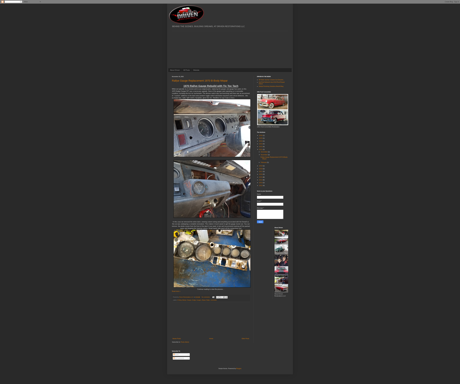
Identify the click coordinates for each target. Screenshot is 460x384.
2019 (261, 166)
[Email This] (217, 297)
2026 (261, 135)
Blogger (238, 368)
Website (196, 70)
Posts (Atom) (185, 342)
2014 (261, 180)
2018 (261, 169)
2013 (261, 182)
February (264, 162)
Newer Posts (176, 338)
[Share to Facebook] (224, 297)
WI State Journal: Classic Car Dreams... (271, 80)
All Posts (186, 70)
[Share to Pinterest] (226, 297)
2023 (261, 144)
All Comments (179, 358)
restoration (214, 300)
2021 (261, 149)
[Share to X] (222, 297)
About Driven (175, 70)
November (264, 155)
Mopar (204, 300)
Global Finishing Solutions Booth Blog (271, 86)
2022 (261, 146)
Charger (189, 300)
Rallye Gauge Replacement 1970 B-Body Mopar (200, 80)
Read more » (176, 291)
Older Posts (245, 338)
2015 (261, 177)
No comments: (206, 297)
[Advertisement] (230, 48)
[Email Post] (213, 297)
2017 (261, 171)
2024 (261, 141)
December (264, 152)
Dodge (194, 300)
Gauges (199, 300)
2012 (261, 185)
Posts (177, 354)
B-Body (179, 300)
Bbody (184, 300)
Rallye (208, 300)
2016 (261, 174)
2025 (261, 138)
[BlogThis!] (219, 297)
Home (211, 338)
